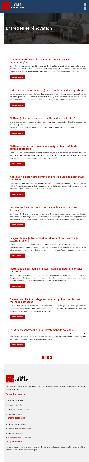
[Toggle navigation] (85, 6)
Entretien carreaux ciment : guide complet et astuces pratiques (48, 90)
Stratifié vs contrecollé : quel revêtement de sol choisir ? (43, 330)
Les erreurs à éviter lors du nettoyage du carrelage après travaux (44, 209)
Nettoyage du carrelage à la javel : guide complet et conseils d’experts (46, 270)
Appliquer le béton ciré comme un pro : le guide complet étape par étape (47, 178)
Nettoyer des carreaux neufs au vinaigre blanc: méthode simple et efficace (43, 147)
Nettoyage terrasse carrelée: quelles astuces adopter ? (42, 118)
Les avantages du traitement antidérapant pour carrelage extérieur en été (44, 239)
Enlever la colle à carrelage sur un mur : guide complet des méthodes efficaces (45, 300)
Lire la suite (17, 77)
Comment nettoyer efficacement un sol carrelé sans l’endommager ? (41, 61)
